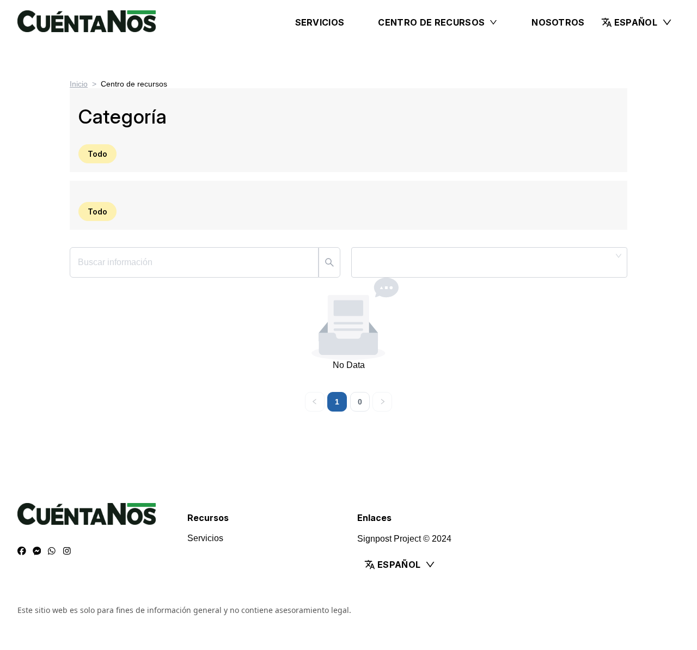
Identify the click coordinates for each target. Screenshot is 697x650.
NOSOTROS (558, 22)
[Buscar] (329, 262)
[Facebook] (21, 551)
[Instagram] (67, 551)
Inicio (79, 83)
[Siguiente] (382, 402)
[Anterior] (315, 402)
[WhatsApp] (51, 551)
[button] (637, 22)
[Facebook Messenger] (37, 551)
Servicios (320, 22)
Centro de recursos (431, 22)
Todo (97, 153)
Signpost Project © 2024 (404, 538)
